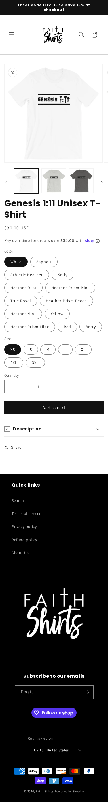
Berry (91, 326)
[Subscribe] (87, 692)
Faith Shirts (45, 791)
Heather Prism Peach (66, 300)
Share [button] (16, 447)
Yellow (57, 313)
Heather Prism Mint (70, 287)
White (16, 261)
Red (67, 326)
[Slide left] (6, 182)
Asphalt (44, 261)
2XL (13, 362)
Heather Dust (23, 287)
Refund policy (24, 539)
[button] (11, 34)
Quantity (11, 375)
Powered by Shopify (69, 791)
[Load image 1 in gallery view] (26, 180)
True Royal (20, 300)
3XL (35, 362)
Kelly (62, 274)
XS (12, 349)
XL (83, 349)
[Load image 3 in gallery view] (81, 180)
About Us (20, 552)
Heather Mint (23, 313)
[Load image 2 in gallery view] (53, 180)
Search (18, 500)
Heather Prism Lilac (29, 326)
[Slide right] (101, 182)
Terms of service (26, 513)
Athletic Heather (26, 274)
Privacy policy (24, 526)
